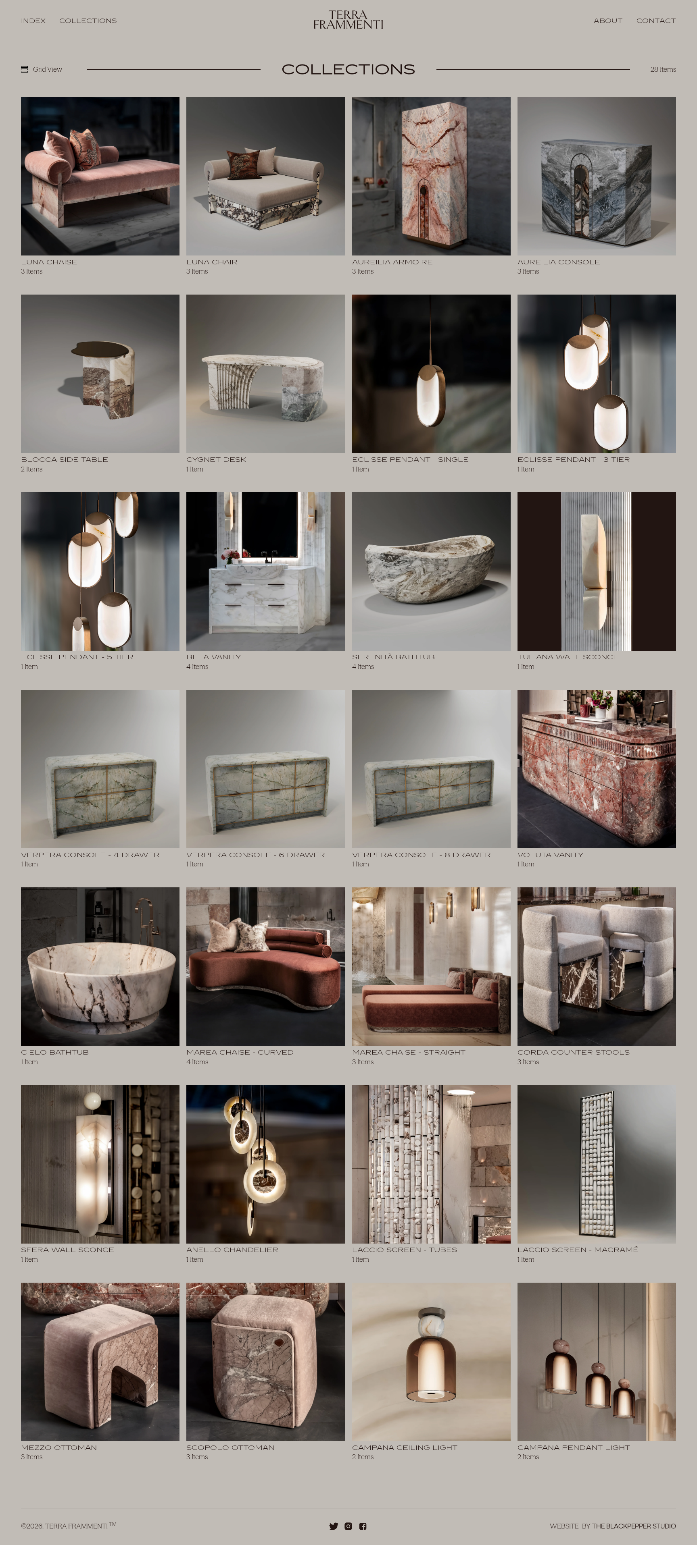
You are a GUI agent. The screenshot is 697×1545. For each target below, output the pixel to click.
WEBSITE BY (613, 1526)
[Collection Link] (100, 189)
